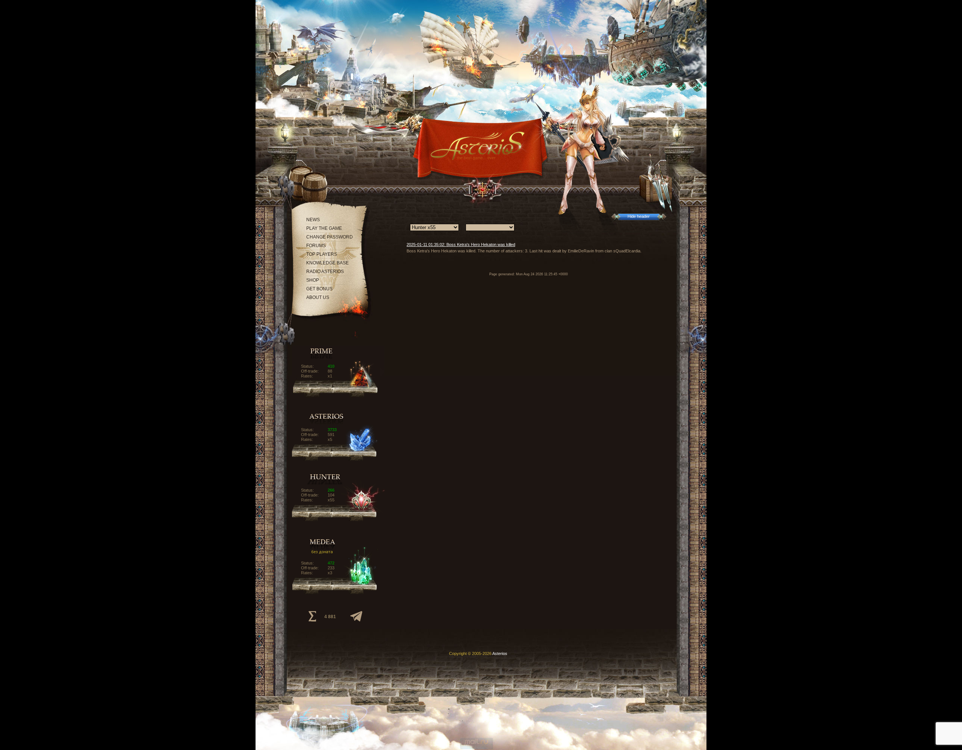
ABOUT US (317, 297)
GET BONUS (319, 288)
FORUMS (316, 245)
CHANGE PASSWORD (329, 237)
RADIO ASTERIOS (325, 271)
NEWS (313, 219)
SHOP (312, 280)
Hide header (639, 216)
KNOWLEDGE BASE (327, 263)
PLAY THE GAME (324, 228)
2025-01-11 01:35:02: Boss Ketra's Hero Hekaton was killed (461, 244)
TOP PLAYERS (321, 254)
